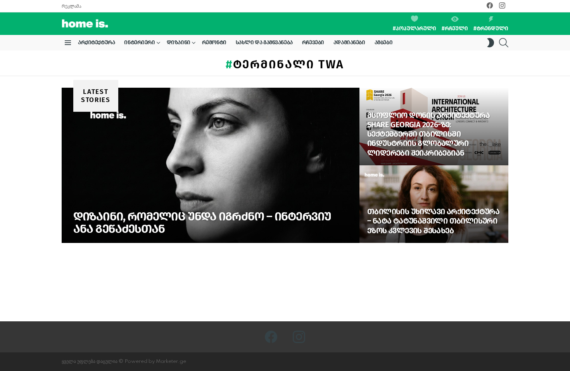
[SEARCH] (503, 42)
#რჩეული (455, 28)
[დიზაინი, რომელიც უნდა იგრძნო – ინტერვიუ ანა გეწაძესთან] (210, 165)
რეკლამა (71, 6)
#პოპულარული (414, 28)
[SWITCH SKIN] (490, 42)
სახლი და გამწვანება (264, 42)
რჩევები (313, 42)
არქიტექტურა (96, 42)
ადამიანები (349, 42)
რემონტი (214, 42)
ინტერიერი (139, 42)
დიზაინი (178, 42)
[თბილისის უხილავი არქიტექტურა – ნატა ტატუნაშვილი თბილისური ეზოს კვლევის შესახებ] (433, 204)
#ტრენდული (490, 28)
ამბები (383, 42)
